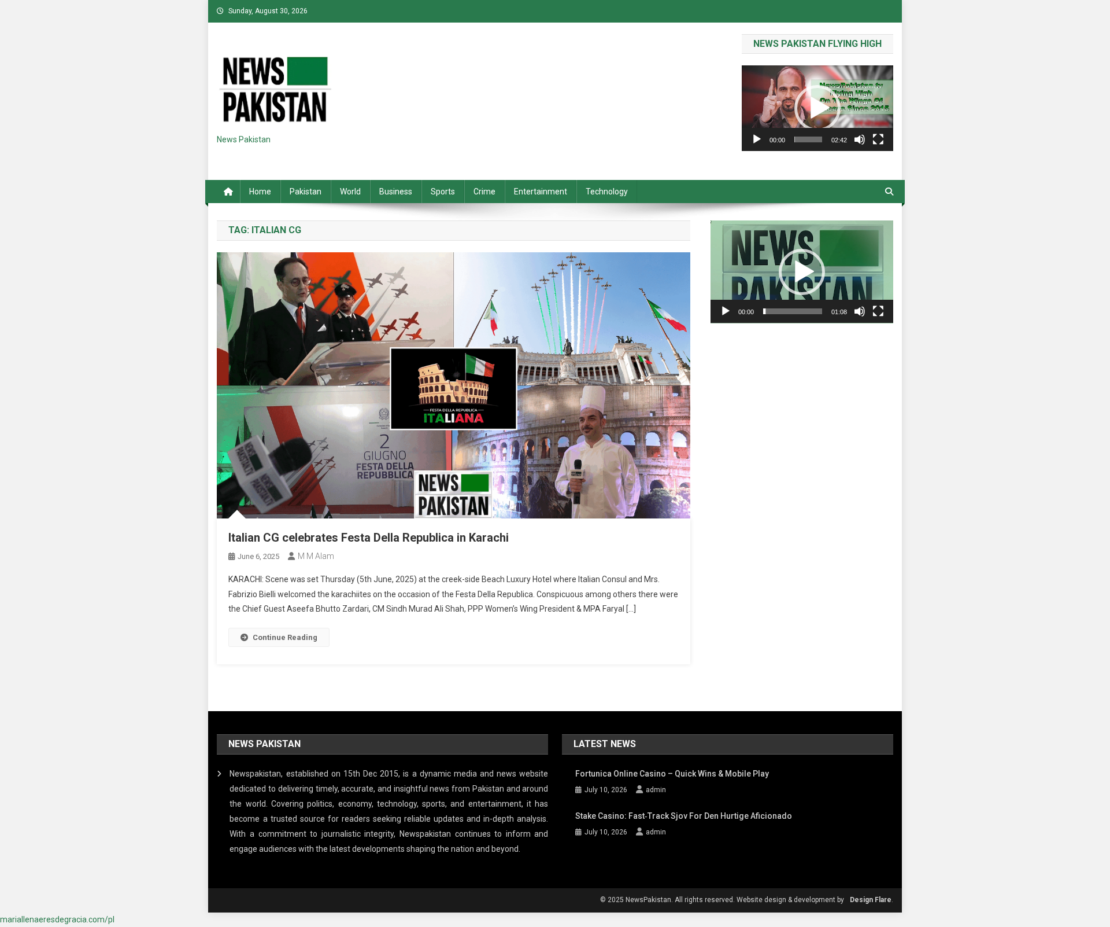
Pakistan (305, 191)
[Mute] (859, 139)
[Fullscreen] (878, 139)
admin (656, 790)
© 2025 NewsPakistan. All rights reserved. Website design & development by (722, 900)
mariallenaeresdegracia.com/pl (57, 919)
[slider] (808, 139)
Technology (607, 191)
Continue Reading (285, 637)
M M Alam (316, 556)
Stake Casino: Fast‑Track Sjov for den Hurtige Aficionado (683, 816)
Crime (484, 191)
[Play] (757, 139)
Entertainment (540, 191)
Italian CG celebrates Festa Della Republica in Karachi (368, 538)
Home (260, 191)
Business (395, 191)
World (350, 191)
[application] (817, 107)
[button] (817, 108)
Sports (443, 191)
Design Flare (870, 900)
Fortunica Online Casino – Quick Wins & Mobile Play (672, 773)
